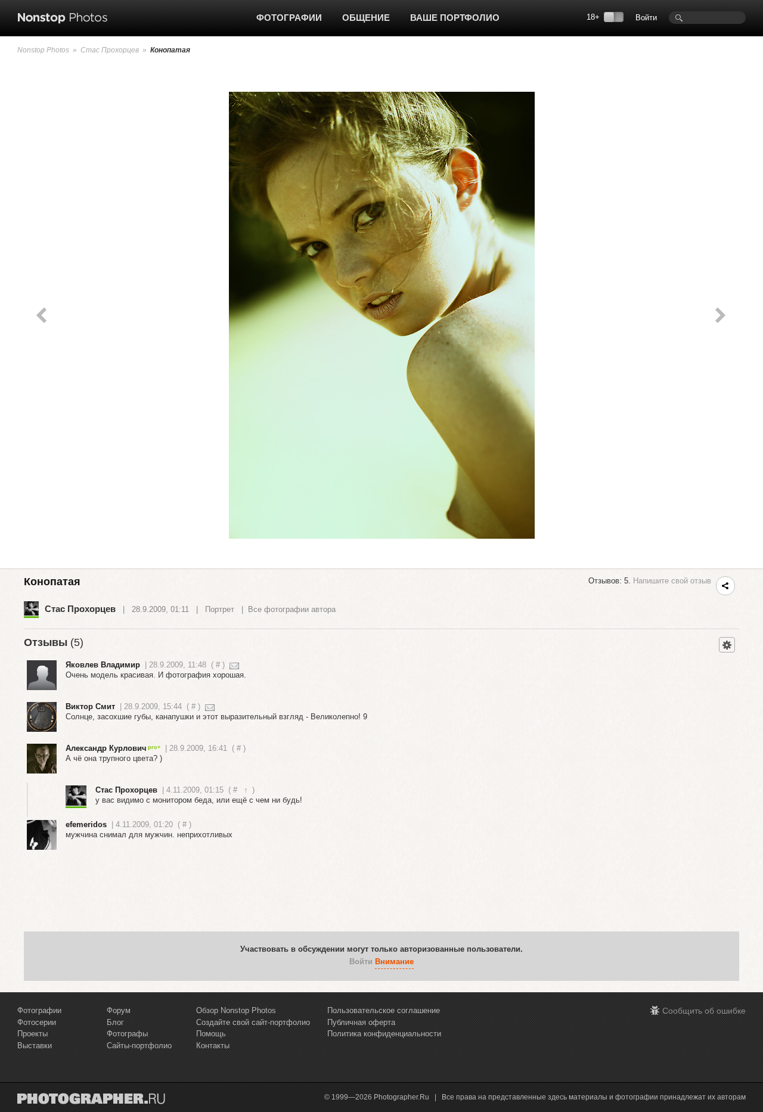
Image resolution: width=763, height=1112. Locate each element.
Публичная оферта (361, 1022)
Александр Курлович (106, 748)
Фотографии (289, 18)
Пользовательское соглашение (383, 1010)
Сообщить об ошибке (704, 1010)
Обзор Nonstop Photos (236, 1010)
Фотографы (127, 1033)
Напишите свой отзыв (672, 580)
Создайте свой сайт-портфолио (253, 1022)
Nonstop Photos (43, 50)
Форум (119, 1010)
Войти (646, 17)
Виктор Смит (90, 706)
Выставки (34, 1045)
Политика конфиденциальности (384, 1033)
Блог (115, 1022)
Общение (366, 18)
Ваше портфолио (455, 18)
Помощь (211, 1033)
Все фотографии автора (292, 609)
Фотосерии (36, 1022)
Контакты (212, 1045)
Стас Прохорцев (109, 50)
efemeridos (86, 824)
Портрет (219, 609)
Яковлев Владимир (103, 664)
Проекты (32, 1033)
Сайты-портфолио (139, 1045)
